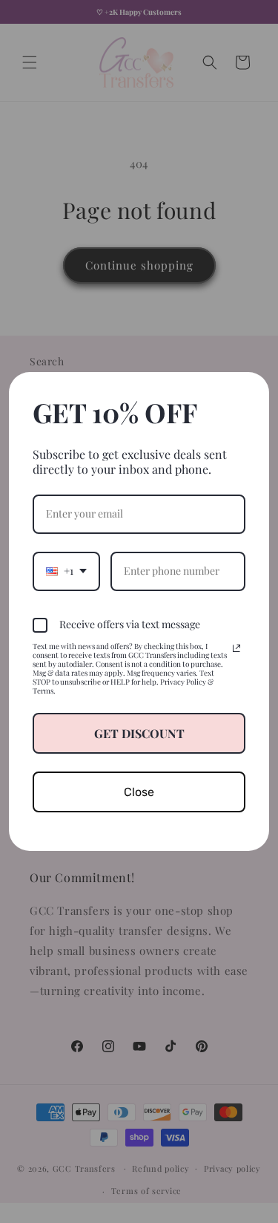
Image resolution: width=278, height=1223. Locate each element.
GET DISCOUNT (139, 733)
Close (139, 792)
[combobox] (66, 571)
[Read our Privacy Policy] (236, 648)
